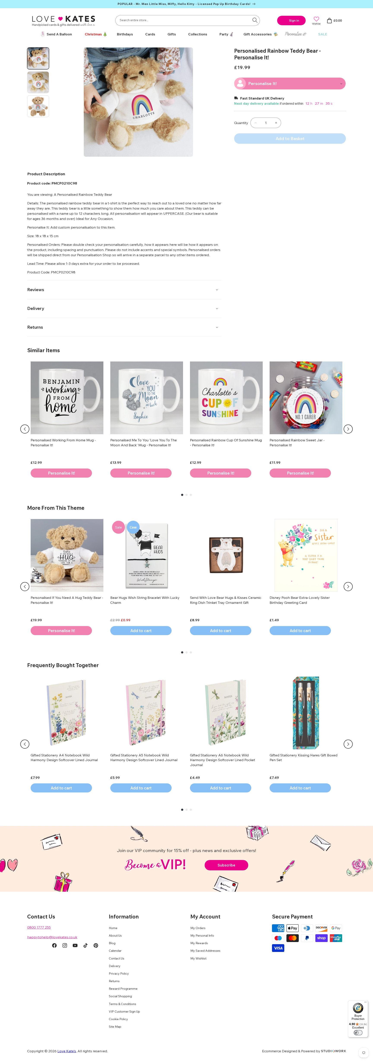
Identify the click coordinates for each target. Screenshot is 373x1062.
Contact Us (116, 958)
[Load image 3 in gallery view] (38, 106)
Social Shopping (120, 996)
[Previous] (24, 429)
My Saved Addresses (205, 951)
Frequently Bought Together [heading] (63, 665)
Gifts (172, 34)
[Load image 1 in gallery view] (38, 58)
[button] (94, 34)
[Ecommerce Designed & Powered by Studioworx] (333, 1051)
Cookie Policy (118, 1019)
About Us (115, 935)
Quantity (241, 123)
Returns (114, 981)
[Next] (348, 429)
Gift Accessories (257, 34)
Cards (150, 34)
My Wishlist (198, 958)
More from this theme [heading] (55, 508)
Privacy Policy (119, 973)
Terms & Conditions (122, 1004)
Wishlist (316, 23)
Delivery (114, 966)
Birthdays (125, 34)
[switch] (358, 1032)
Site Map (115, 1027)
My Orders (197, 928)
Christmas (93, 34)
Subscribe (226, 865)
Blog (112, 943)
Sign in (294, 20)
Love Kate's (66, 1051)
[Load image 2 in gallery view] (38, 82)
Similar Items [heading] (43, 350)
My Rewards (199, 943)
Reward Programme (123, 989)
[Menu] (365, 1003)
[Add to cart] (61, 473)
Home (113, 928)
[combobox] (187, 20)
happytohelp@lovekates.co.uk (52, 937)
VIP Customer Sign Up (124, 1011)
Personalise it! (295, 34)
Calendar (115, 951)
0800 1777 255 (39, 927)
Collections (197, 34)
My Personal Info (202, 935)
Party (224, 34)
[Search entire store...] (255, 20)
